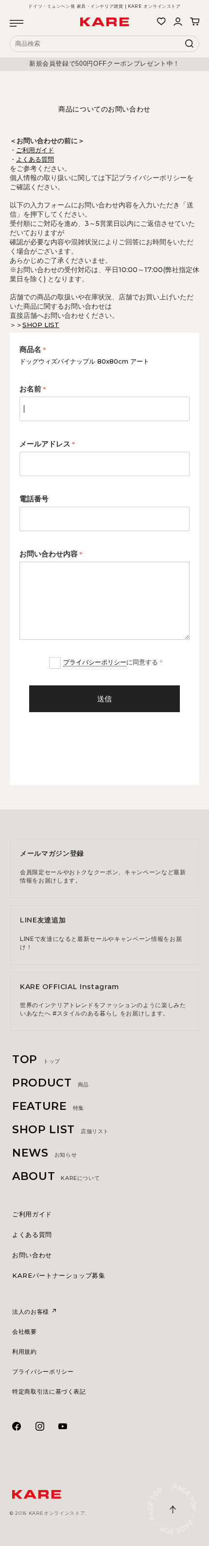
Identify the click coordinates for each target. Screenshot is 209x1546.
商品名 (30, 349)
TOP (36, 1059)
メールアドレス (44, 444)
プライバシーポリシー (94, 662)
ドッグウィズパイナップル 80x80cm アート (84, 361)
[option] (104, 63)
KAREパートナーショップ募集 (58, 1275)
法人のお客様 (31, 1311)
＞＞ (34, 325)
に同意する (110, 662)
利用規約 (24, 1351)
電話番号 (34, 499)
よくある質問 (32, 1234)
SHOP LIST (60, 1129)
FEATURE (48, 1106)
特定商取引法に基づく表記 (49, 1391)
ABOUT (56, 1176)
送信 (104, 698)
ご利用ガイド (32, 1214)
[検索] (189, 46)
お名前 (30, 389)
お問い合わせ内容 (48, 554)
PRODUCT (50, 1082)
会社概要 (24, 1331)
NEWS (44, 1153)
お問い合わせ (32, 1255)
